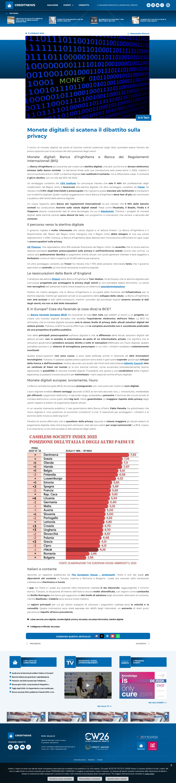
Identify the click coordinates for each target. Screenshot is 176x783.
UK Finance (34, 247)
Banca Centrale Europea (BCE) (49, 315)
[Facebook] (148, 5)
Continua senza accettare (60, 779)
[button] (168, 5)
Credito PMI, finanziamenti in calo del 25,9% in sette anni (28, 20)
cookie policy (149, 774)
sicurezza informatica (98, 619)
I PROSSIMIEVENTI (138, 662)
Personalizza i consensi (89, 779)
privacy (74, 619)
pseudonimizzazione (113, 286)
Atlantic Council (133, 363)
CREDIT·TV (22, 742)
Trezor (141, 187)
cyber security (36, 619)
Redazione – (92, 760)
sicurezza (83, 619)
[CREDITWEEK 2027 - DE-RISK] (143, 685)
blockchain (107, 211)
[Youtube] (158, 5)
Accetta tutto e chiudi (117, 779)
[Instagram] (162, 5)
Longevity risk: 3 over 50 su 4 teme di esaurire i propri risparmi (111, 20)
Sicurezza (55, 627)
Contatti (99, 760)
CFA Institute (68, 183)
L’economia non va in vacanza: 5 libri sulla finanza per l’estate (153, 20)
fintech (56, 279)
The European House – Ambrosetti (93, 574)
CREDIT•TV (84, 5)
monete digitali (63, 619)
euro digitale (50, 619)
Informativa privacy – (81, 760)
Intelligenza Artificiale (40, 627)
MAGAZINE (52, 5)
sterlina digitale (116, 619)
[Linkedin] (153, 5)
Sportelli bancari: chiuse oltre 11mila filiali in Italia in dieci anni (69, 20)
